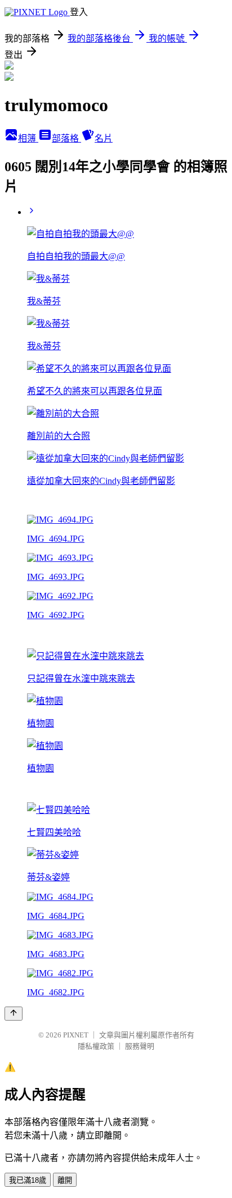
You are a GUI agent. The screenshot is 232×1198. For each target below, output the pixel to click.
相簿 (28, 138)
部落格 (66, 138)
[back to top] (14, 1014)
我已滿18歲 (27, 1180)
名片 (104, 138)
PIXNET (75, 1035)
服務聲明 (139, 1046)
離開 (64, 1180)
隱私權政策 (96, 1046)
